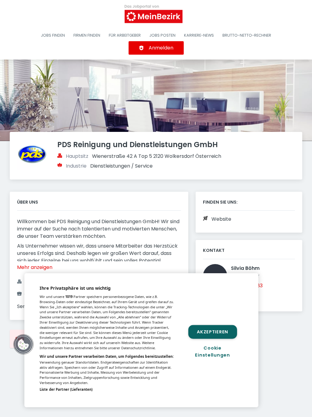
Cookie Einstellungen (212, 351)
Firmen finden (86, 35)
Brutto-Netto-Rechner (246, 35)
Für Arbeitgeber (125, 35)
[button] (23, 344)
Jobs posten (162, 35)
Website (221, 219)
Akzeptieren (212, 331)
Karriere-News (199, 35)
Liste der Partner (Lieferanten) (66, 389)
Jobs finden (53, 35)
